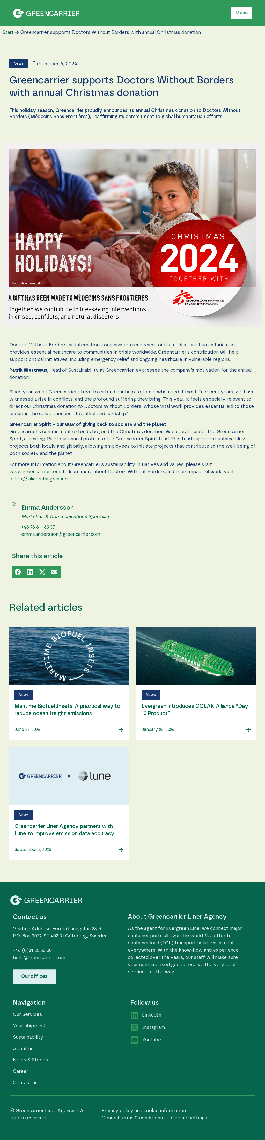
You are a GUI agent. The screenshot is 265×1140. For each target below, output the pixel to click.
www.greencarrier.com (34, 472)
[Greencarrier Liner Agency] (46, 13)
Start (8, 32)
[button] (18, 63)
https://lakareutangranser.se (40, 479)
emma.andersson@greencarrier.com (60, 534)
